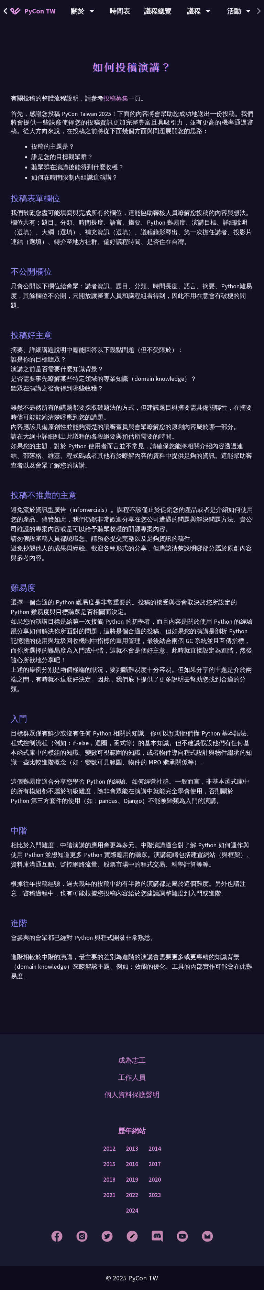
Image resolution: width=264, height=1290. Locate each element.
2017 (154, 1164)
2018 (109, 1179)
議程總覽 (158, 11)
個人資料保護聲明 (132, 1094)
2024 (132, 1210)
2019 (132, 1179)
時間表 (120, 11)
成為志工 (132, 1060)
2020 (154, 1179)
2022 (132, 1195)
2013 (132, 1148)
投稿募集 (115, 98)
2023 (154, 1195)
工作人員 (132, 1077)
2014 (154, 1148)
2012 (109, 1148)
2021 (109, 1195)
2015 (109, 1164)
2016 (132, 1164)
